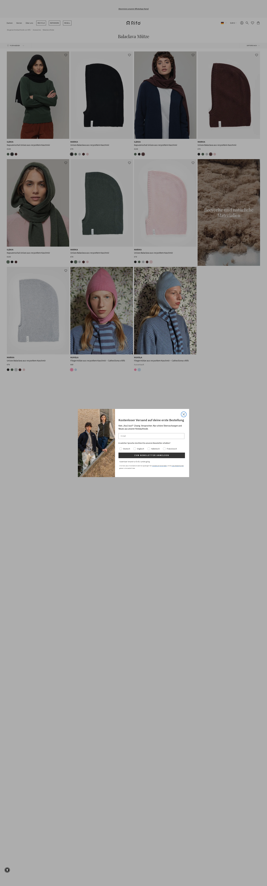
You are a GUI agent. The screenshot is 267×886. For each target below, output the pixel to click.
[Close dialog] (183, 414)
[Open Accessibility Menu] (7, 870)
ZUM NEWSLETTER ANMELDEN (151, 455)
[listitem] (151, 443)
